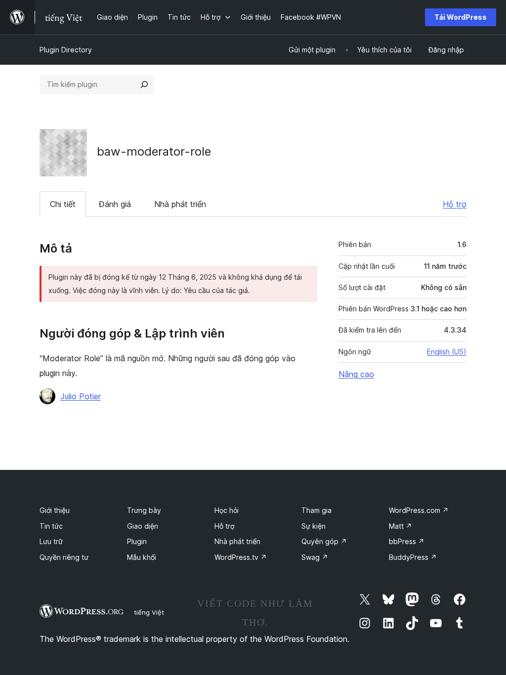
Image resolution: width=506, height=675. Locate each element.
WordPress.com (419, 510)
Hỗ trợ (454, 204)
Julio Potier (80, 396)
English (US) (446, 351)
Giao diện (142, 526)
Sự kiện (313, 526)
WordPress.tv (240, 557)
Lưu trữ (51, 541)
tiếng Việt (149, 612)
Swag (314, 557)
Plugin (137, 541)
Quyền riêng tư (64, 557)
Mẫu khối (141, 557)
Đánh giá (115, 204)
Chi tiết (63, 204)
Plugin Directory (66, 49)
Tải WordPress (460, 17)
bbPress (406, 541)
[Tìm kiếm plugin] (144, 84)
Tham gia (316, 510)
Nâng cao (356, 374)
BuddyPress (413, 557)
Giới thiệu (55, 510)
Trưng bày (144, 510)
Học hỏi (226, 510)
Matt (400, 526)
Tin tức (51, 526)
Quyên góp (324, 541)
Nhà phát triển (180, 204)
